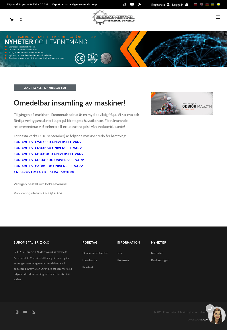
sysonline (207, 319)
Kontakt (87, 267)
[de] (206, 4)
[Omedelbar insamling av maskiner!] (182, 103)
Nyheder (157, 253)
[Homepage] (113, 21)
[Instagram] (124, 4)
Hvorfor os (89, 260)
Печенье (123, 260)
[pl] (194, 4)
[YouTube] (132, 4)
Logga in (178, 5)
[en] (200, 4)
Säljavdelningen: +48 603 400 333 (27, 4)
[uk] (212, 4)
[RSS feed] (140, 4)
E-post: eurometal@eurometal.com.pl (74, 4)
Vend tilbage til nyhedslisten (45, 87)
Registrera (158, 5)
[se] (217, 4)
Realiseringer (159, 260)
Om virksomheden (95, 253)
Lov (119, 253)
